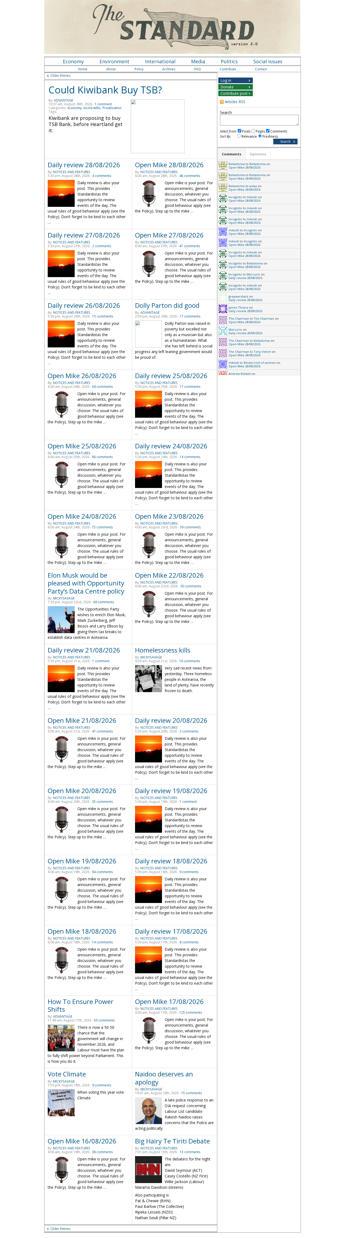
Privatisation (112, 108)
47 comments (189, 246)
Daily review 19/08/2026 (171, 790)
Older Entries (60, 75)
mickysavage (64, 598)
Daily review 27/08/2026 (84, 235)
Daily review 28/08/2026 (84, 164)
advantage (63, 100)
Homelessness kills (162, 650)
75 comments (102, 527)
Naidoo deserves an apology (164, 1077)
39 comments (190, 527)
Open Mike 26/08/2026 (82, 375)
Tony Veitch (262, 352)
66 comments (102, 457)
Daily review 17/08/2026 (171, 931)
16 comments (189, 661)
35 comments (102, 801)
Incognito (235, 197)
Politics (229, 61)
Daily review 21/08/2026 (84, 650)
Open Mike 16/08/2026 (82, 1140)
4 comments (101, 175)
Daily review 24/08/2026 (171, 445)
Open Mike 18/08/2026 (82, 931)
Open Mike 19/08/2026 (82, 860)
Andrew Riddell (240, 374)
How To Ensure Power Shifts (80, 1005)
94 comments (102, 872)
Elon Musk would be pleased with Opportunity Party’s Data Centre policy (86, 583)
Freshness (270, 136)
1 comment (103, 104)
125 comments (190, 1012)
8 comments (189, 942)
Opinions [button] (258, 154)
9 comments (189, 872)
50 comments (104, 1020)
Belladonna (237, 164)
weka (253, 186)
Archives (168, 69)
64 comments (102, 386)
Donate (227, 86)
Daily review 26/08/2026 (84, 305)
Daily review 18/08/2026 (171, 860)
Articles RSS (235, 101)
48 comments (189, 175)
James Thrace (238, 307)
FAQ (197, 69)
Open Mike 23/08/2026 (169, 516)
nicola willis (92, 108)
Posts (246, 131)
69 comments (103, 602)
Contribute (228, 69)
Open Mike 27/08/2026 (169, 235)
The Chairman (239, 318)
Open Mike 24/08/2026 (82, 516)
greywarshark (238, 296)
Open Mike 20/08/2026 (82, 790)
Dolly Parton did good (167, 305)
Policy (138, 69)
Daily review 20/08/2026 (171, 720)
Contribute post (234, 93)
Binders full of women (260, 363)
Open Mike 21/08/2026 (82, 720)
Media (198, 61)
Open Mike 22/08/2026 (169, 575)
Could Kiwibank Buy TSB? (105, 89)
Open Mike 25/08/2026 (82, 445)
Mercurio (253, 274)
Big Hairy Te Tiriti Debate (172, 1140)
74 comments (102, 942)
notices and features (71, 172)
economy (74, 108)
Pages (260, 131)
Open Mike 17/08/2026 (169, 1001)
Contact (261, 69)
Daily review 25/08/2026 (171, 375)
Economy (73, 61)
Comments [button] (231, 154)
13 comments (190, 1152)
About (111, 69)
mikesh (252, 197)
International (160, 61)
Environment (114, 61)
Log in (225, 80)
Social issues (267, 61)
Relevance (249, 136)
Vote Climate (67, 1073)
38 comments (102, 1152)
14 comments (190, 457)
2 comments (101, 246)
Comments (278, 131)
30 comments (190, 586)
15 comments (102, 316)
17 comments (190, 316)
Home (82, 69)
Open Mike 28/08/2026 (169, 164)
